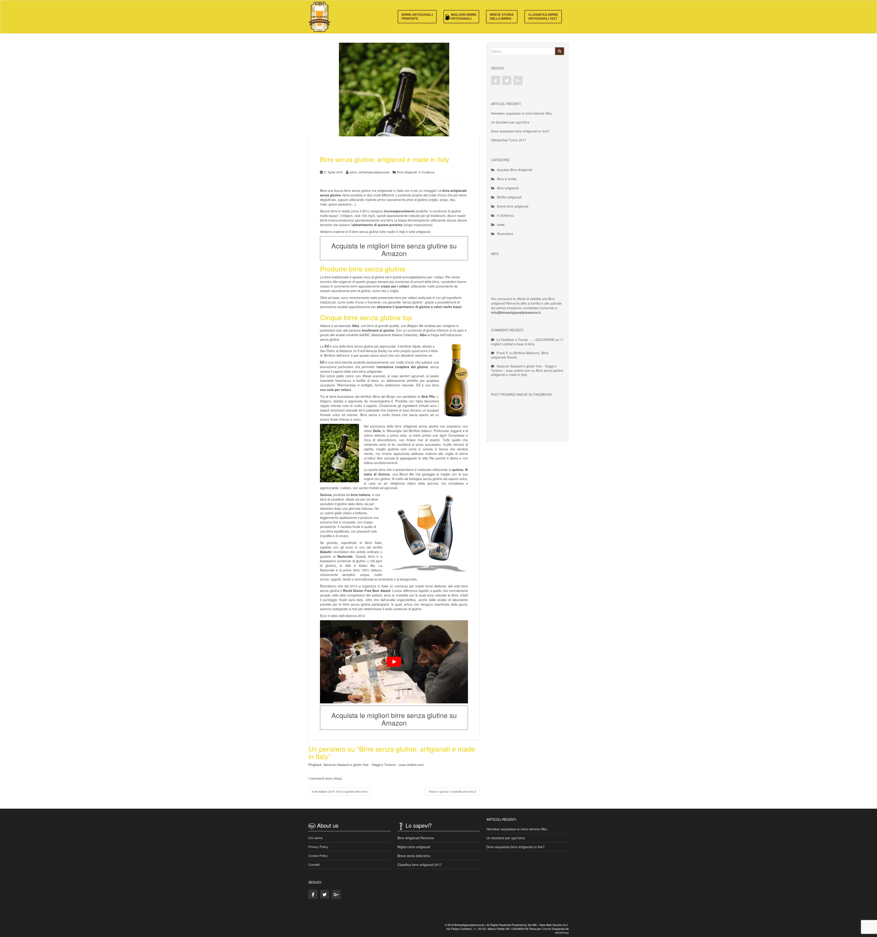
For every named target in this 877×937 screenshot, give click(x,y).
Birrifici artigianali (509, 197)
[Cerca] (559, 51)
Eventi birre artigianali (512, 206)
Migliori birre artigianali (463, 16)
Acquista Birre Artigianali (514, 169)
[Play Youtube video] (394, 661)
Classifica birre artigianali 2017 (543, 16)
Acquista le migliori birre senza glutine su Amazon (394, 249)
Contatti (314, 864)
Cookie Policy (318, 856)
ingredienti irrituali (415, 405)
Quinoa (384, 474)
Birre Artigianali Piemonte (417, 16)
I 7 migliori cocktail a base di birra (527, 341)
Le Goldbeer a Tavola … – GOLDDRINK (526, 339)
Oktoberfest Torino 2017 (508, 140)
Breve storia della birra (502, 16)
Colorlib (546, 929)
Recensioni (505, 233)
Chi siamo (315, 838)
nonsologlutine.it (381, 401)
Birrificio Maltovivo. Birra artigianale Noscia (519, 355)
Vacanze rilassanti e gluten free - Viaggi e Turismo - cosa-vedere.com (373, 764)
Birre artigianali (407, 172)
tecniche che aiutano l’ (361, 224)
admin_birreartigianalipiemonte (369, 172)
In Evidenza (426, 172)
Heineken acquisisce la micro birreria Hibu (521, 113)
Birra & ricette (507, 179)
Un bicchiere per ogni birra (510, 122)
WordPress (562, 932)
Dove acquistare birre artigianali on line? (520, 131)
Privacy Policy (318, 847)
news (501, 224)
